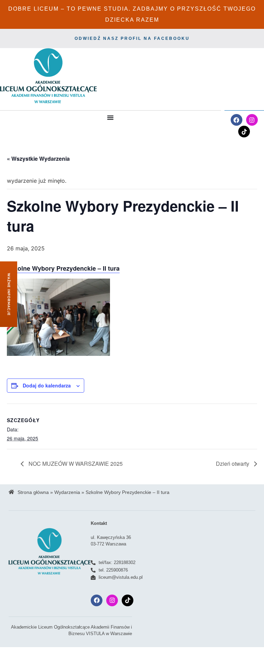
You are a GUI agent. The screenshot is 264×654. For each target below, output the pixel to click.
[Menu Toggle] (110, 117)
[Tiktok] (244, 131)
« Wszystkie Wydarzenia (38, 158)
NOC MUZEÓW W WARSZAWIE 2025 (75, 463)
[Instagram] (252, 120)
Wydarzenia (67, 492)
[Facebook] (236, 120)
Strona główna (33, 492)
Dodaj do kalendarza (47, 385)
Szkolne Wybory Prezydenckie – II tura (63, 268)
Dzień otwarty (233, 463)
